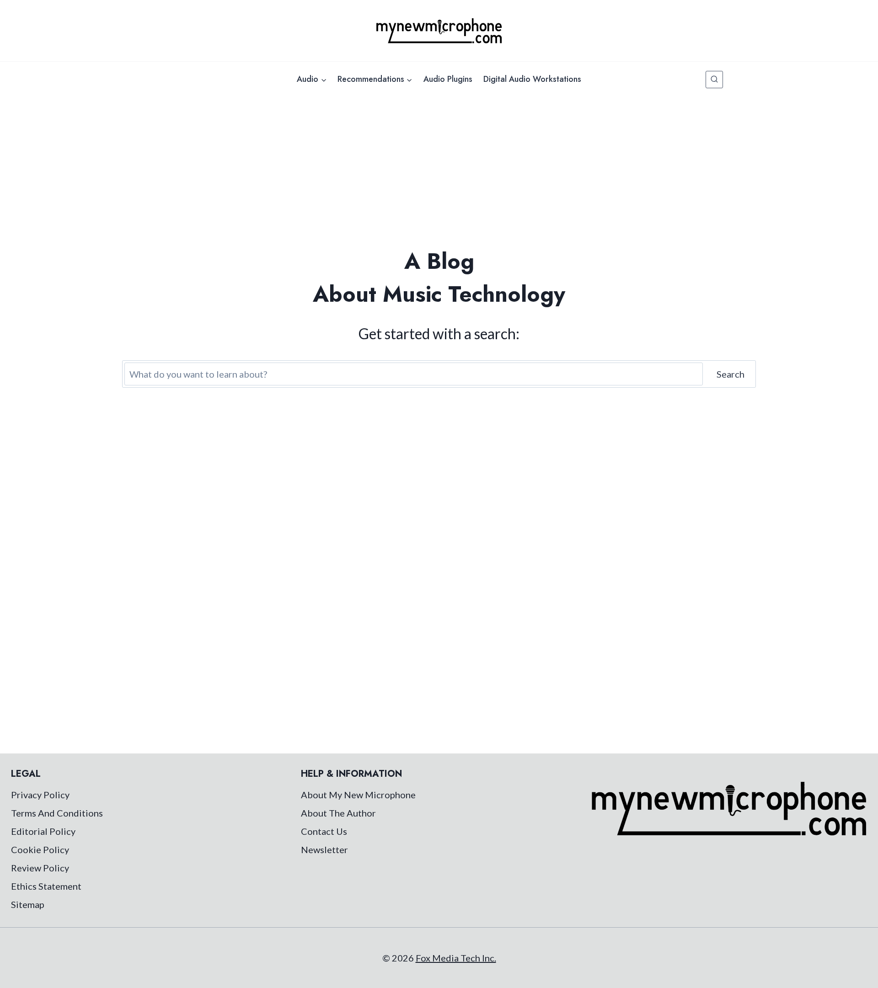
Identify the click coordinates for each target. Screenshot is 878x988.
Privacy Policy (40, 794)
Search (730, 373)
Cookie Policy (40, 849)
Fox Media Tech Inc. (456, 957)
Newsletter (324, 849)
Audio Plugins (447, 79)
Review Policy (40, 867)
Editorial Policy (43, 831)
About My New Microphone (358, 794)
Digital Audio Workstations (532, 79)
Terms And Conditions (57, 812)
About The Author (338, 812)
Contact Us (324, 831)
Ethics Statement (46, 886)
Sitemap (27, 904)
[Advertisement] (439, 165)
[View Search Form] (714, 79)
